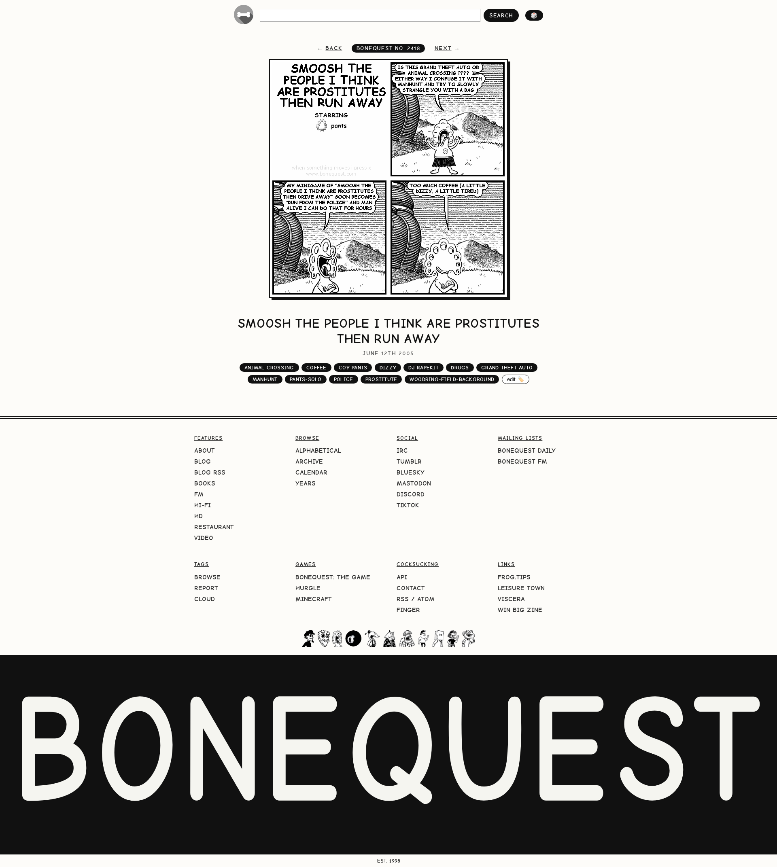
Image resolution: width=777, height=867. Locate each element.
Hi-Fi (202, 505)
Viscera (511, 599)
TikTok (408, 505)
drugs (460, 368)
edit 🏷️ (515, 379)
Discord (411, 494)
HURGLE (308, 588)
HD (198, 516)
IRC (402, 450)
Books (204, 483)
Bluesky (411, 472)
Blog (202, 461)
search (501, 15)
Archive (309, 461)
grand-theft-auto (507, 368)
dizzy (388, 368)
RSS (403, 599)
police (343, 379)
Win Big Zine (520, 610)
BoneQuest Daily (527, 450)
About (204, 450)
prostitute (381, 379)
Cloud (204, 599)
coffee (316, 368)
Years (305, 483)
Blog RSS (209, 472)
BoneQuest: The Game (332, 577)
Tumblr (409, 461)
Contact (411, 588)
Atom (426, 599)
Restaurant (214, 527)
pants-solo (306, 379)
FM (199, 494)
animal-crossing (269, 368)
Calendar (311, 472)
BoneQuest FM (522, 461)
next (443, 48)
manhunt (265, 379)
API (402, 577)
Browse (207, 577)
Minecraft (313, 599)
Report (206, 588)
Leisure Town (521, 588)
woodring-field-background (452, 379)
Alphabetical (318, 450)
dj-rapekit (423, 368)
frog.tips (514, 577)
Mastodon (414, 483)
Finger (408, 610)
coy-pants (353, 368)
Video (203, 538)
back (333, 48)
